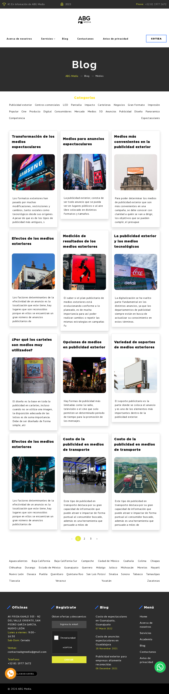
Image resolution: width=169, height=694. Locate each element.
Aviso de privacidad (115, 38)
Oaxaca (31, 574)
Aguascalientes (18, 560)
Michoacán (127, 567)
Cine (24, 111)
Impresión (154, 104)
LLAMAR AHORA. (26, 674)
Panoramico (153, 111)
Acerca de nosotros (19, 38)
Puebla (43, 574)
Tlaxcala (14, 580)
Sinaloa (113, 574)
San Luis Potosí (96, 574)
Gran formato (136, 104)
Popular (14, 111)
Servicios (47, 38)
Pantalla (76, 104)
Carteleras (104, 104)
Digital (47, 111)
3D (101, 111)
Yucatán (107, 580)
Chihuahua (15, 567)
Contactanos (85, 38)
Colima (142, 560)
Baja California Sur (65, 560)
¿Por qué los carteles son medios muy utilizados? (32, 345)
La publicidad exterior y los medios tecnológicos (135, 241)
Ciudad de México (108, 560)
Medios (92, 111)
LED (65, 104)
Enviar (69, 659)
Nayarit (155, 567)
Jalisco (113, 567)
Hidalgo (101, 567)
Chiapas (155, 560)
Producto (35, 111)
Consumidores (63, 111)
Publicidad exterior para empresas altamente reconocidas (111, 660)
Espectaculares (150, 118)
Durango (30, 567)
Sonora (125, 574)
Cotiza (156, 38)
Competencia (17, 118)
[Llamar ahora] (10, 673)
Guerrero (87, 567)
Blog (65, 38)
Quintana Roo (75, 574)
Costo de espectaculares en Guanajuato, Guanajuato (111, 620)
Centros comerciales (47, 104)
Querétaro (57, 574)
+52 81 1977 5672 (156, 4)
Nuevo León (16, 574)
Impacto (90, 104)
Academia (146, 639)
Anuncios (111, 111)
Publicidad (125, 111)
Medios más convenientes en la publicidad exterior (132, 141)
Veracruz (61, 580)
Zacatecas (153, 580)
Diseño (138, 111)
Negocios (119, 104)
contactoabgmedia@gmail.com (27, 651)
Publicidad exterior (20, 104)
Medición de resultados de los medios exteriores (80, 241)
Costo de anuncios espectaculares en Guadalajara (107, 640)
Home (143, 616)
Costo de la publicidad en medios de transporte (83, 444)
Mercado (79, 111)
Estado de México (50, 567)
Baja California (41, 560)
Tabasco (138, 574)
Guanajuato (71, 567)
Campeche (87, 560)
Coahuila (128, 560)
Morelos (142, 567)
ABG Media (72, 76)
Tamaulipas (153, 574)
